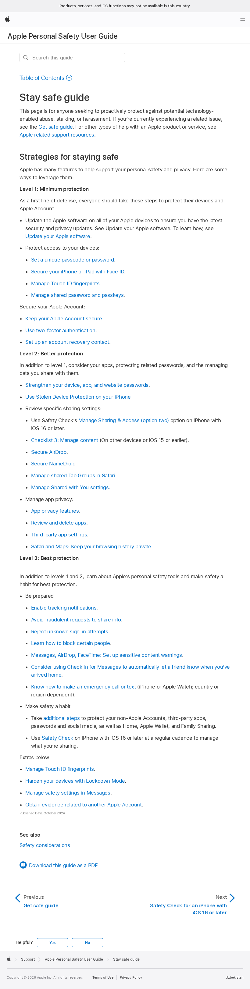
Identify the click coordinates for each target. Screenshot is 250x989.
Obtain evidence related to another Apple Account (83, 805)
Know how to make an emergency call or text (83, 687)
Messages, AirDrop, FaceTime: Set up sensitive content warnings (106, 655)
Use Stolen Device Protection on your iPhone (78, 397)
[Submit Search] (26, 58)
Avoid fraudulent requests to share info (76, 620)
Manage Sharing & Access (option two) (123, 420)
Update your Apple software (57, 236)
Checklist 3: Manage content (64, 440)
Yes (52, 943)
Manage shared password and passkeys (77, 295)
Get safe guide (55, 127)
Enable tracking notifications (64, 608)
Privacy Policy (131, 977)
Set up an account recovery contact (67, 342)
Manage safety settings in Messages (67, 793)
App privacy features (55, 511)
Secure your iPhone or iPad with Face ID (77, 272)
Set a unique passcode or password (72, 260)
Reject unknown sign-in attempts (69, 631)
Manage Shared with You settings (70, 487)
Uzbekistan (234, 977)
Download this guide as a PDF (63, 865)
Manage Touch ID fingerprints (65, 283)
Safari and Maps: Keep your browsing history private (91, 546)
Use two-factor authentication (60, 330)
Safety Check (57, 738)
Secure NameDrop (52, 464)
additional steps (61, 718)
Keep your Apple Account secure (63, 318)
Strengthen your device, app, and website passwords (86, 385)
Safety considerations (45, 845)
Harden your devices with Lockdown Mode (75, 781)
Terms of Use (102, 977)
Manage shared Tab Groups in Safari (73, 475)
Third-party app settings (59, 535)
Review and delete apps (58, 523)
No (87, 943)
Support (28, 959)
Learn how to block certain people (70, 643)
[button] (46, 77)
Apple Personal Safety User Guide (63, 36)
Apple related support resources (57, 135)
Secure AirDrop (48, 452)
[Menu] (242, 19)
